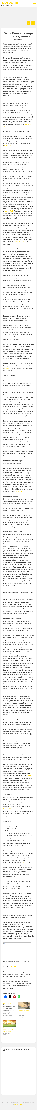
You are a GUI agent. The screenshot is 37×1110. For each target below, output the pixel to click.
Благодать (9, 2)
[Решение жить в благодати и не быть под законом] (9, 1023)
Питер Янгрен (12, 966)
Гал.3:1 (30, 776)
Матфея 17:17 (8, 211)
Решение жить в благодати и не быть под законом (9, 1029)
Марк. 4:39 (19, 491)
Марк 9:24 (7, 145)
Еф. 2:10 (24, 862)
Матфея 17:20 (19, 242)
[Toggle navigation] (34, 3)
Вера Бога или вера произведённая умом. (18, 36)
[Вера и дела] (10, 1009)
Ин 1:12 (6, 368)
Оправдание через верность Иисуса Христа (23, 1011)
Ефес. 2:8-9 (7, 809)
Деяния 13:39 (18, 1104)
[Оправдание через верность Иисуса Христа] (24, 1005)
